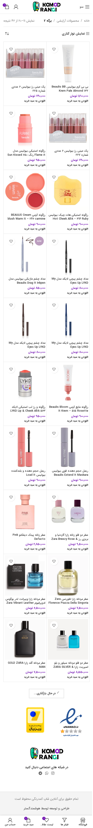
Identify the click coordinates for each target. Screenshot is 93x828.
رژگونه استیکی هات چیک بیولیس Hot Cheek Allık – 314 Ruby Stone (66, 214)
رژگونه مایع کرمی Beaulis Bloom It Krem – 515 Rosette (70, 401)
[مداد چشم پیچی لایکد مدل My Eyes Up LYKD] (65, 249)
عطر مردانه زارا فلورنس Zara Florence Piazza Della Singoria (68, 588)
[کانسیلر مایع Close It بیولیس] (24, 685)
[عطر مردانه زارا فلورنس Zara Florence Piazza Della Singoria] (65, 561)
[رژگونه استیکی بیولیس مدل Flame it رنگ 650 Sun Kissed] (24, 124)
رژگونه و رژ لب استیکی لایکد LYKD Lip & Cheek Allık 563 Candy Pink (26, 401)
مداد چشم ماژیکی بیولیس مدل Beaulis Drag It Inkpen (25, 274)
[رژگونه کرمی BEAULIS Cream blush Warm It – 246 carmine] (24, 187)
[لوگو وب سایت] (44, 6)
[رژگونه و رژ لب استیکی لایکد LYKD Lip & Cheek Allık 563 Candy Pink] (24, 374)
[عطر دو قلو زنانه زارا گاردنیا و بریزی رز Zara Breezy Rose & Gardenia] (65, 498)
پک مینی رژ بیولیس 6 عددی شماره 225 (27, 87)
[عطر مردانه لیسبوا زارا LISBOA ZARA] (65, 685)
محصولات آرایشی (64, 20)
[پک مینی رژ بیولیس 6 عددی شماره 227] (65, 124)
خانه (83, 20)
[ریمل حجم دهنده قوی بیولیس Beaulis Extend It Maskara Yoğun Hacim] (65, 436)
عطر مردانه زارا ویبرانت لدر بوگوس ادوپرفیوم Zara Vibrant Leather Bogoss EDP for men (24, 588)
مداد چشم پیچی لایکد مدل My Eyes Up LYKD (66, 274)
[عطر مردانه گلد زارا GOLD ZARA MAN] (24, 623)
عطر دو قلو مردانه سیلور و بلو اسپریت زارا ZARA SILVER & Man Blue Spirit (67, 650)
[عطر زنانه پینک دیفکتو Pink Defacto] (24, 498)
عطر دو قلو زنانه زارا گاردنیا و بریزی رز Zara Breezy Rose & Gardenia (66, 525)
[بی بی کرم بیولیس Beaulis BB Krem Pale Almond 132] (65, 62)
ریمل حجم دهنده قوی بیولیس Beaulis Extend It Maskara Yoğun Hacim (67, 463)
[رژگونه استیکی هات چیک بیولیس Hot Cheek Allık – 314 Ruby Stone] (65, 187)
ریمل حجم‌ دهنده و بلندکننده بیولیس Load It (26, 461)
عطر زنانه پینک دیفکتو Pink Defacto (27, 523)
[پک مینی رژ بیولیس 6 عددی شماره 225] (24, 62)
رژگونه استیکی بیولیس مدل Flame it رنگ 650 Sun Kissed (25, 149)
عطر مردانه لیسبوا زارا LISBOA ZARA (67, 710)
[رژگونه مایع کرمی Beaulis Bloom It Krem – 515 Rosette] (65, 374)
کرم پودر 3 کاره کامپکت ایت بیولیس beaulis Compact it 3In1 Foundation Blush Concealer (26, 776)
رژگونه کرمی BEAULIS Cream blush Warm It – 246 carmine (25, 212)
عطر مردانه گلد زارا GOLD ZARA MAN (25, 648)
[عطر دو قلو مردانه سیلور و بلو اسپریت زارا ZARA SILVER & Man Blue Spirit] (65, 623)
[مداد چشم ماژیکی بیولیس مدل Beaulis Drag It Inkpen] (24, 249)
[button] (74, 99)
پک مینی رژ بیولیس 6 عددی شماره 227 (68, 149)
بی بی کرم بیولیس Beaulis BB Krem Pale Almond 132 (66, 87)
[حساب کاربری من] (16, 6)
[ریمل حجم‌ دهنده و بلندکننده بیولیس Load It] (24, 436)
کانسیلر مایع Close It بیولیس (26, 708)
